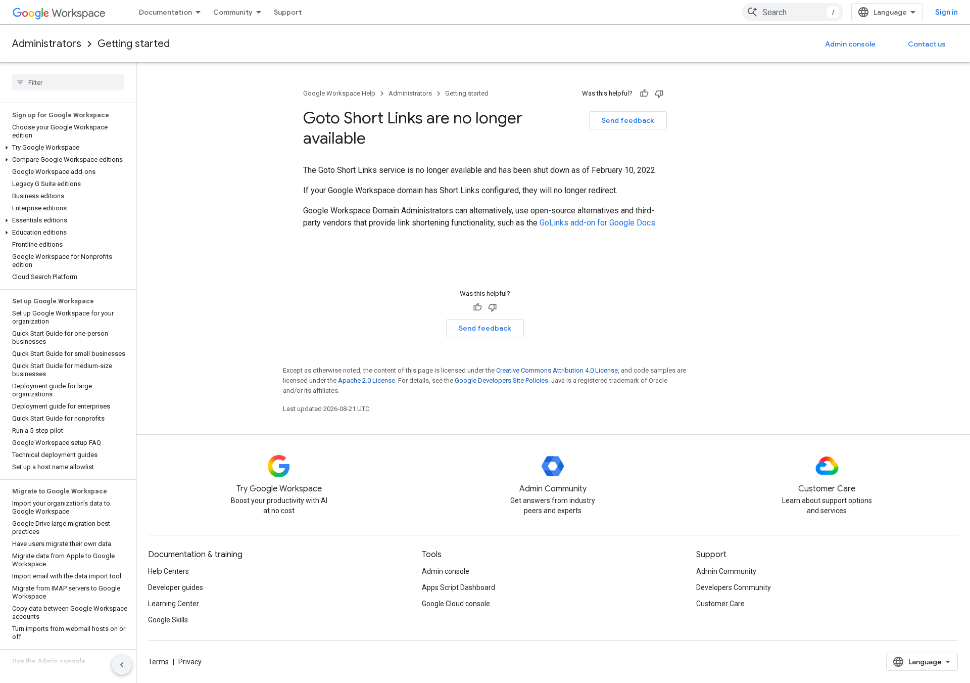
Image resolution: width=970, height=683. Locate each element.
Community (233, 12)
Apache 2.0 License (366, 380)
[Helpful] (644, 93)
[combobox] (792, 12)
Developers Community (733, 587)
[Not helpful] (659, 93)
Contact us (927, 44)
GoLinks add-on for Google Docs (597, 222)
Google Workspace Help (339, 93)
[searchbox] (68, 82)
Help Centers (168, 571)
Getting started (134, 43)
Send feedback (628, 120)
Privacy (190, 662)
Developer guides (175, 587)
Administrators (46, 43)
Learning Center (173, 604)
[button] (66, 148)
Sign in (946, 12)
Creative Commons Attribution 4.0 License (557, 370)
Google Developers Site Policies (501, 380)
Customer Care (720, 604)
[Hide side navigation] (122, 665)
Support (288, 12)
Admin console (850, 44)
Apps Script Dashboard (458, 587)
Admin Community (726, 571)
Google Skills (168, 620)
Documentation (165, 12)
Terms (158, 662)
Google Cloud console (456, 604)
